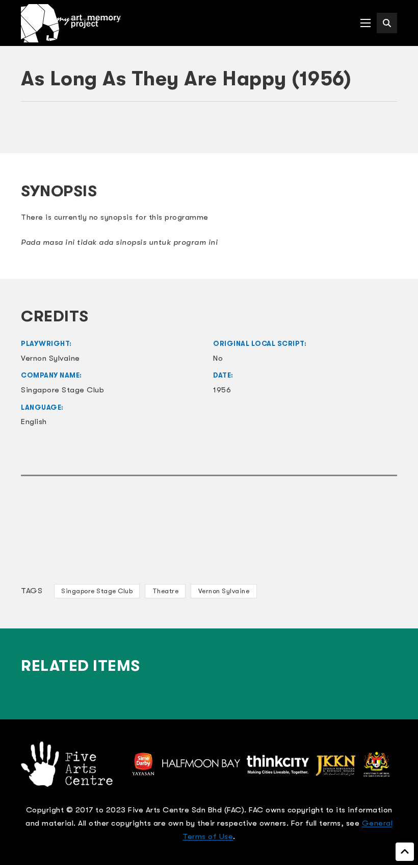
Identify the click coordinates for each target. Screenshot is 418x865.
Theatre (165, 591)
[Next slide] (384, 132)
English (34, 421)
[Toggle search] (387, 23)
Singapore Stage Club (97, 591)
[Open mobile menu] (365, 23)
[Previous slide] (33, 132)
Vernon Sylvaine (224, 591)
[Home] (71, 23)
